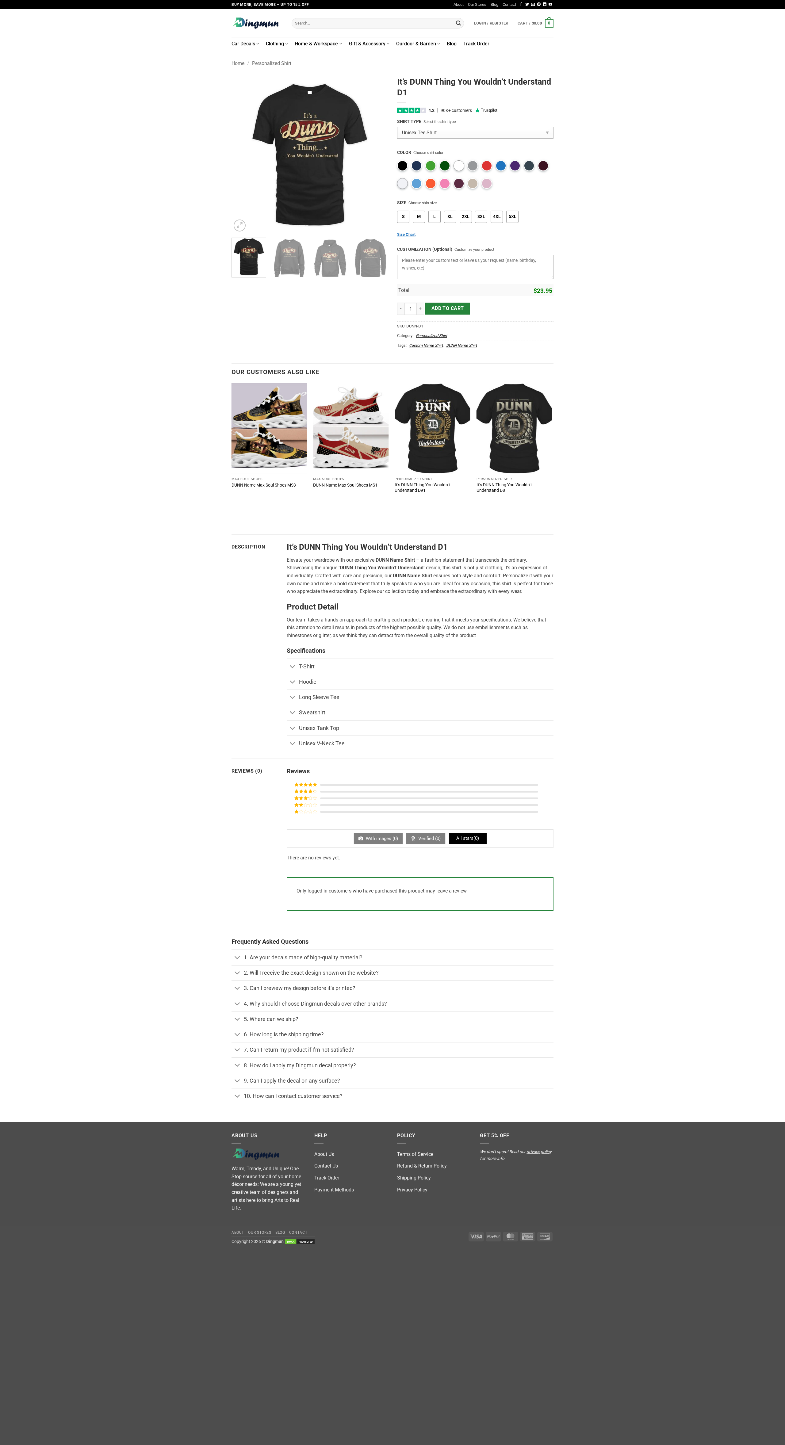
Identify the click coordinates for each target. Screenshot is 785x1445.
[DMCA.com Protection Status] (300, 1241)
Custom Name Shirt (426, 345)
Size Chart (406, 234)
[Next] (377, 154)
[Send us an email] (533, 4)
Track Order (476, 44)
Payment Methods (334, 1190)
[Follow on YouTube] (550, 4)
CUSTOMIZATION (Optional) (424, 249)
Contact (509, 4)
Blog (494, 4)
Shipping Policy (414, 1178)
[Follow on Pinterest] (539, 4)
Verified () (429, 838)
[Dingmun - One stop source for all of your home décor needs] (257, 23)
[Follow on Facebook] (521, 4)
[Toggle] (293, 667)
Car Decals (243, 44)
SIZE (401, 202)
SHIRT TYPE (409, 121)
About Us (324, 1154)
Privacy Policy (412, 1190)
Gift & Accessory (367, 44)
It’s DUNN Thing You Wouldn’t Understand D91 (422, 487)
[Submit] (458, 23)
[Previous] (242, 154)
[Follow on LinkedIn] (544, 4)
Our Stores (477, 4)
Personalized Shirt (271, 63)
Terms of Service (415, 1154)
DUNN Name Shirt (461, 345)
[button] (535, 23)
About (459, 4)
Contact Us (326, 1166)
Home (238, 63)
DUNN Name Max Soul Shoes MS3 (264, 485)
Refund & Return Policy (422, 1166)
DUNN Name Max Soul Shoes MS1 (345, 485)
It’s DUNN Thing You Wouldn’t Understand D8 (504, 487)
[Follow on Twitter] (527, 4)
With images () (381, 838)
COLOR (404, 152)
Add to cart (447, 308)
